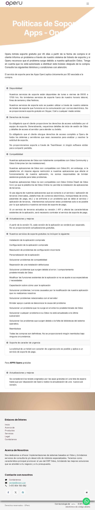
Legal (7, 436)
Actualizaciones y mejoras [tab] (21, 218)
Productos (10, 430)
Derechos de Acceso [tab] (19, 117)
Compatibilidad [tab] (16, 154)
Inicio (7, 424)
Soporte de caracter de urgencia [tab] (24, 342)
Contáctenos (11, 439)
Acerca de (9, 427)
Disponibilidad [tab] (15, 88)
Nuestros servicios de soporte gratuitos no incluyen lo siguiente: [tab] (39, 234)
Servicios (9, 433)
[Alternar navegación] (87, 3)
